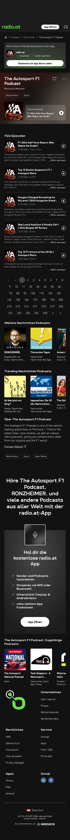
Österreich (37, 810)
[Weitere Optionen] (64, 79)
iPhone (9, 780)
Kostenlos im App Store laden (35, 63)
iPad (8, 787)
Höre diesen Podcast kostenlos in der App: (30, 46)
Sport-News (41, 456)
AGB (8, 737)
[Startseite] (5, 37)
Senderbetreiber (50, 719)
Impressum (12, 750)
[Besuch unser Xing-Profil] (51, 780)
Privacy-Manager (15, 763)
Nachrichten (12, 95)
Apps (43, 743)
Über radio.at (48, 699)
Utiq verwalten (14, 756)
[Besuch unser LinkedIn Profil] (43, 780)
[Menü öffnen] (66, 27)
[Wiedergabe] (61, 113)
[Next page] (53, 313)
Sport (26, 95)
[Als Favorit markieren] (54, 79)
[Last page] (60, 313)
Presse (44, 706)
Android (10, 793)
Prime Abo (46, 756)
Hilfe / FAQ (46, 750)
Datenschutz (13, 743)
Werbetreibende (49, 712)
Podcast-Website (13, 446)
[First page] (8, 280)
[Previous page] (15, 280)
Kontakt (45, 737)
